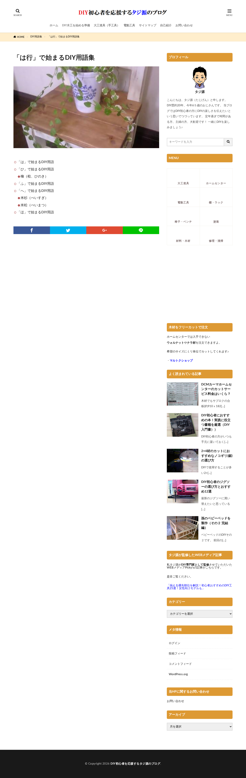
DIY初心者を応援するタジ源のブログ (135, 763)
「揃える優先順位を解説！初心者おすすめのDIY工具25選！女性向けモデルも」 (199, 587)
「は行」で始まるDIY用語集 (64, 36)
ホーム (54, 25)
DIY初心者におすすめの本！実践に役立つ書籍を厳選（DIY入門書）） (216, 422)
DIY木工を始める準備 (76, 25)
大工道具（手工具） (107, 25)
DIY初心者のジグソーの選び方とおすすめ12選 (216, 486)
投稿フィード (177, 653)
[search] (228, 142)
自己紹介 (166, 25)
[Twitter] (68, 230)
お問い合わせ (184, 25)
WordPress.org (178, 674)
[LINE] (141, 230)
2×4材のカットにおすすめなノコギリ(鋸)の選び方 (217, 456)
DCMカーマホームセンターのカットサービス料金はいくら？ (216, 389)
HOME (21, 37)
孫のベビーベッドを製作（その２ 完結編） (216, 523)
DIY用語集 (36, 36)
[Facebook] (31, 230)
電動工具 (129, 25)
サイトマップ (147, 25)
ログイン (174, 643)
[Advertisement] (200, 285)
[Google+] (104, 230)
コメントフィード (180, 663)
